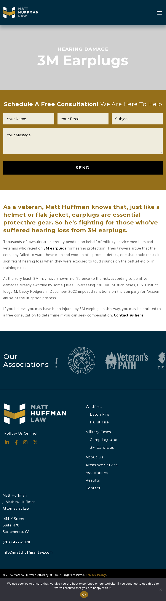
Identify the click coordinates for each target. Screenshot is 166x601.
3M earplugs (55, 248)
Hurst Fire (99, 422)
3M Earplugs (102, 447)
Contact (93, 488)
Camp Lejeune (103, 440)
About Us (94, 457)
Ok (84, 594)
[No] (160, 589)
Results (93, 480)
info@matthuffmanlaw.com (28, 552)
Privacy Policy (96, 575)
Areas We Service (102, 465)
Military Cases (98, 432)
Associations (97, 473)
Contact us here (129, 315)
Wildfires (94, 407)
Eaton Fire (99, 414)
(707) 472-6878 (16, 542)
